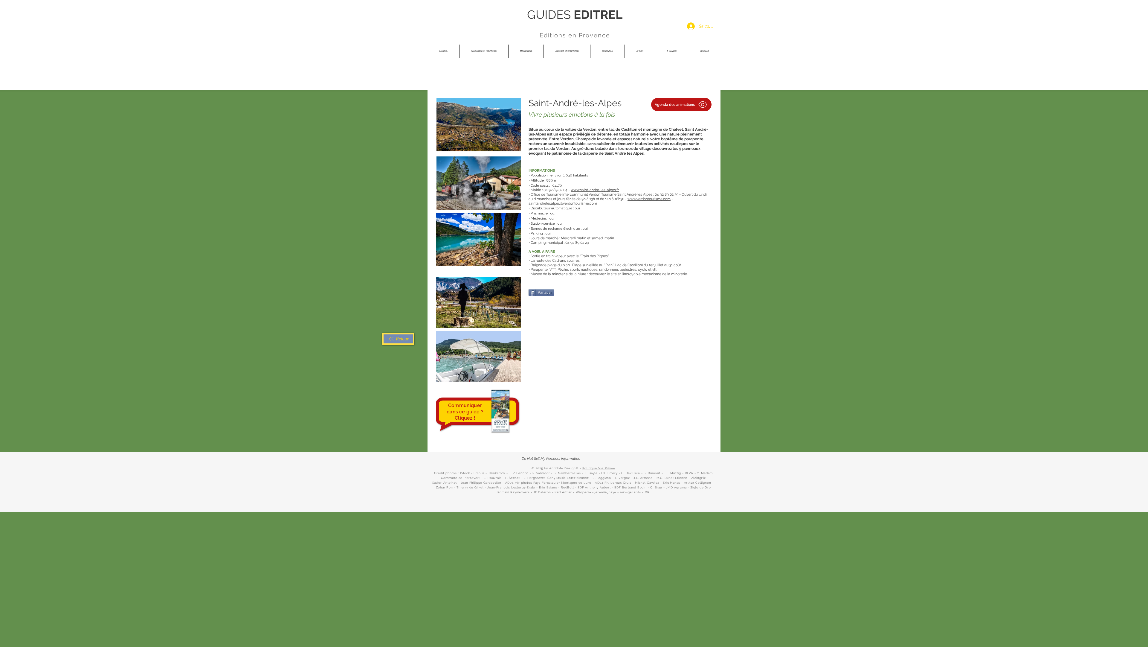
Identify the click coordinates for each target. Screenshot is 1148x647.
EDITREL (598, 14)
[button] (607, 51)
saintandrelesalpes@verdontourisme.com (563, 203)
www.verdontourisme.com (649, 199)
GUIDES (550, 14)
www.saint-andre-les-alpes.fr (595, 190)
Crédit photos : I (447, 473)
